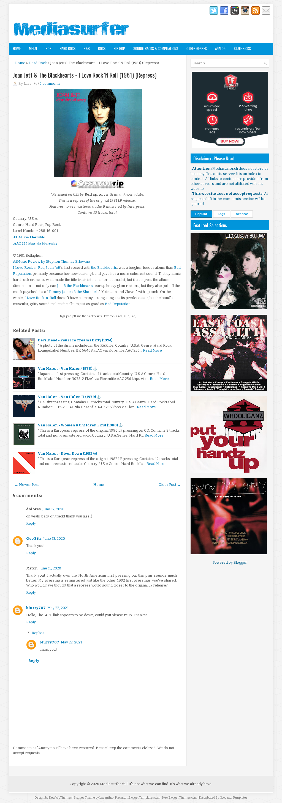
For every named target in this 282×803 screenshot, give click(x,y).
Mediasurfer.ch (113, 784)
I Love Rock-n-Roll (28, 267)
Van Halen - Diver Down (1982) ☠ (67, 453)
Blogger (240, 562)
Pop (48, 48)
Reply (31, 523)
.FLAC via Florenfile (29, 236)
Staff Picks (242, 48)
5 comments (50, 83)
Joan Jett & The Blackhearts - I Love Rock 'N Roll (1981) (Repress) (84, 74)
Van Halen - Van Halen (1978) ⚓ (67, 368)
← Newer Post (27, 485)
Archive (242, 214)
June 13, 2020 (54, 538)
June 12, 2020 (53, 509)
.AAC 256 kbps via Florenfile (35, 243)
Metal (33, 48)
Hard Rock (67, 48)
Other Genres (196, 48)
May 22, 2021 (58, 608)
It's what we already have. (191, 784)
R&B (87, 48)
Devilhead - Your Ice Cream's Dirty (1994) (75, 340)
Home (17, 48)
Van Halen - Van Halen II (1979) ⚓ (69, 397)
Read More (152, 350)
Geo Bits (34, 538)
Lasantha (106, 797)
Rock (101, 48)
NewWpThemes (60, 797)
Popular (201, 214)
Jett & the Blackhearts (75, 286)
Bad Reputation (118, 304)
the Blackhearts (104, 267)
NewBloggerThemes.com (179, 797)
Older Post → (170, 485)
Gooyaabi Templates (234, 797)
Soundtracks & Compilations (155, 48)
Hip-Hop (119, 48)
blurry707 (36, 608)
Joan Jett (53, 267)
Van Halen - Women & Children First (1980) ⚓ (80, 425)
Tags (221, 214)
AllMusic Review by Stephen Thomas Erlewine (51, 261)
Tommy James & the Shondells (73, 292)
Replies (38, 633)
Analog (220, 48)
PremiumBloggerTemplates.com (137, 797)
